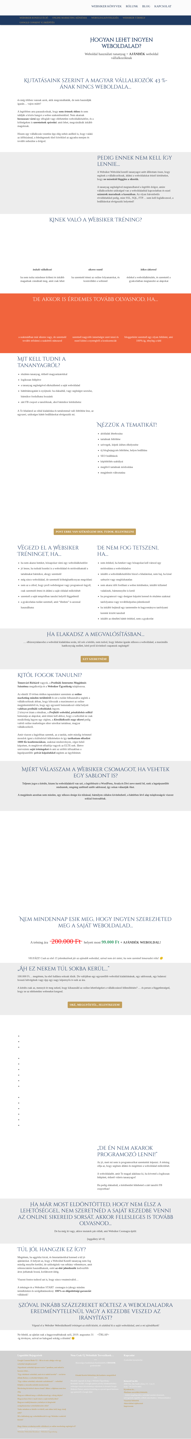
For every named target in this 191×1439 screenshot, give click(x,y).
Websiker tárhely (134, 18)
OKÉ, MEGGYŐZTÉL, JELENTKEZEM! (95, 1004)
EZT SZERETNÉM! (95, 659)
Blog (146, 6)
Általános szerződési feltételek (135, 1392)
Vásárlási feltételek (131, 1401)
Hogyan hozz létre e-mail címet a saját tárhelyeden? (37, 1399)
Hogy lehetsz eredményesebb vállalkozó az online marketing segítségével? (46, 1426)
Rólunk (132, 6)
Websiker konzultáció (34, 18)
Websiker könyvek (106, 6)
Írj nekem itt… (129, 1389)
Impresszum (128, 1406)
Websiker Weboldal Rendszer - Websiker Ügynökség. (37, 1432)
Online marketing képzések (69, 18)
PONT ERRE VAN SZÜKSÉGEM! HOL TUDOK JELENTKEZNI (95, 531)
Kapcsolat (162, 6)
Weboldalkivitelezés (105, 18)
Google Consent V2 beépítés (37, 22)
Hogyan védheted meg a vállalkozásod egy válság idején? (40, 1395)
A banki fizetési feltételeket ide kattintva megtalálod (95, 1375)
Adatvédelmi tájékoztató (133, 1403)
